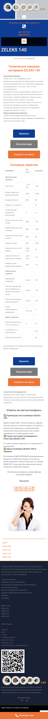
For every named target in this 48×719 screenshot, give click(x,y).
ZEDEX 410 (5, 614)
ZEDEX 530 (5, 616)
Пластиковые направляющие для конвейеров (18, 585)
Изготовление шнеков (19, 569)
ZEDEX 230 (5, 608)
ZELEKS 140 (6, 550)
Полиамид (5, 598)
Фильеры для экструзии (37, 569)
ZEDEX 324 (5, 611)
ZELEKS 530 (6, 557)
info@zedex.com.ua (17, 23)
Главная (16, 58)
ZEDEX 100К (5, 606)
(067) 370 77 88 (24, 32)
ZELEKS (23, 58)
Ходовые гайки (7, 566)
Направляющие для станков (23, 566)
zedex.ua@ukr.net (32, 23)
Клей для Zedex (26, 572)
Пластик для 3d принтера (10, 572)
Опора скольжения (8, 579)
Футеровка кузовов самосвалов (13, 582)
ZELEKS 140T (7, 554)
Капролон (5, 595)
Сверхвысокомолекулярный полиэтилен (16, 593)
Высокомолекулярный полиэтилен (14, 590)
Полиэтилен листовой (9, 587)
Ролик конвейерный (19, 574)
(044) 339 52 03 (24, 35)
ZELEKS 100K (6, 546)
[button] (24, 41)
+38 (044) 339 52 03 (24, 490)
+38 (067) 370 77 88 (24, 487)
